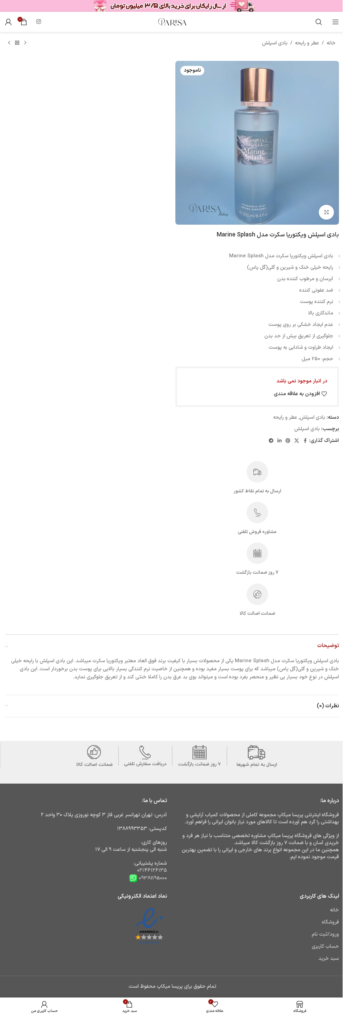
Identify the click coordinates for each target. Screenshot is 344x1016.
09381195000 (152, 878)
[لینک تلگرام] (271, 441)
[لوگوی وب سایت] (172, 22)
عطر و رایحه (307, 43)
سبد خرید (328, 959)
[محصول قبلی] (25, 43)
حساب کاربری (325, 946)
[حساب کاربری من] (8, 22)
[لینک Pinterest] (288, 441)
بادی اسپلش (275, 43)
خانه (331, 43)
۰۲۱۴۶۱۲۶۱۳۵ (152, 870)
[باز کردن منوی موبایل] (335, 22)
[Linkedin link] (279, 441)
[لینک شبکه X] (296, 441)
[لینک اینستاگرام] (38, 21)
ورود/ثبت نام (325, 934)
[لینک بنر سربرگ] (172, 6)
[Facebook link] (305, 441)
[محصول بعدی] (9, 43)
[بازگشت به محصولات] (17, 43)
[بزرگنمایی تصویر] (326, 212)
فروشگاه (330, 922)
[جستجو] (319, 22)
